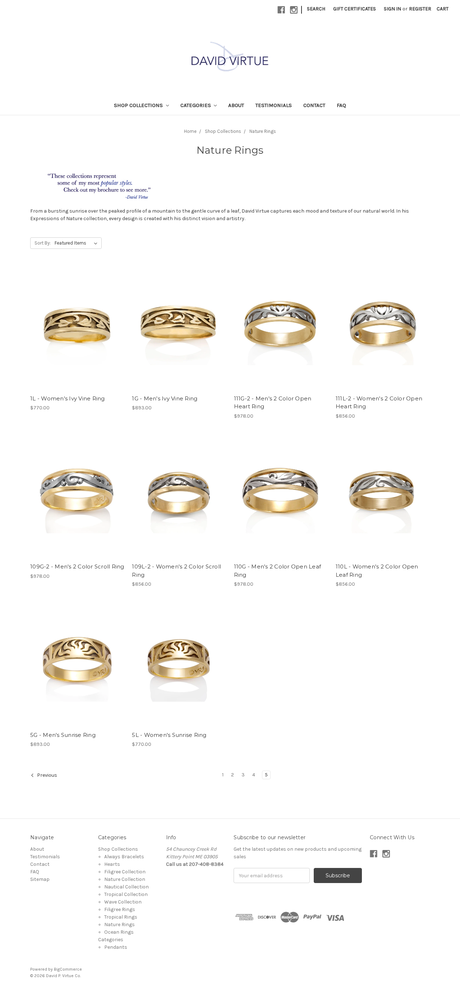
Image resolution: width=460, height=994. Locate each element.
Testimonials (274, 105)
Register (420, 9)
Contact (314, 105)
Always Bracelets (124, 857)
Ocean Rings (119, 932)
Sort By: (42, 243)
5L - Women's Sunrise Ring (169, 734)
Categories (196, 105)
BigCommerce (68, 969)
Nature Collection (124, 879)
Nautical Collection (126, 887)
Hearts (112, 864)
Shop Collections (139, 105)
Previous (46, 775)
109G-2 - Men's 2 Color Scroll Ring (77, 566)
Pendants (115, 947)
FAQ (341, 105)
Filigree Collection (125, 872)
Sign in (392, 9)
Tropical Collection (126, 894)
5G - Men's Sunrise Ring (63, 734)
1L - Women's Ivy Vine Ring (67, 398)
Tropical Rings (120, 917)
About (236, 105)
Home (190, 131)
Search (316, 9)
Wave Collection (123, 902)
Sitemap (40, 879)
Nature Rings (262, 131)
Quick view (77, 328)
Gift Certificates (354, 9)
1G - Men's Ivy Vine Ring (164, 398)
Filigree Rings (119, 909)
